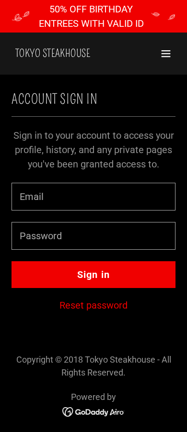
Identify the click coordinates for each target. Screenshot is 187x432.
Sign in (93, 274)
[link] (52, 53)
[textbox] (93, 196)
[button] (165, 53)
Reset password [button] (93, 305)
